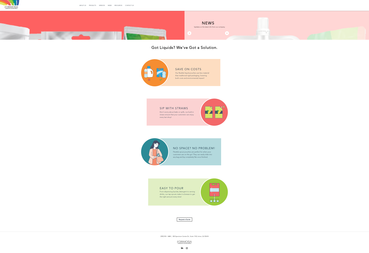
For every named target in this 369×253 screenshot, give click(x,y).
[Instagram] (187, 248)
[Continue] (189, 33)
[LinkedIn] (182, 248)
